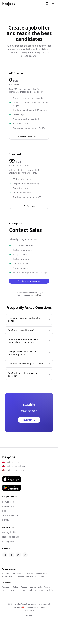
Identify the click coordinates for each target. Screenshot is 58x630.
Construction (7, 577)
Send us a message (31, 281)
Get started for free (27, 136)
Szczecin (5, 590)
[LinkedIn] (4, 554)
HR (24, 573)
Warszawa (6, 587)
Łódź (40, 587)
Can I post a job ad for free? (29, 330)
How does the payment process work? (29, 363)
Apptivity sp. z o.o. (28, 604)
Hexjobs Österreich (15, 470)
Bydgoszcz (15, 590)
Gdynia (50, 590)
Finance (30, 573)
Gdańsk (33, 587)
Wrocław (24, 587)
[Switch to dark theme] (47, 3)
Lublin (24, 590)
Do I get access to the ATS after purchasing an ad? (29, 353)
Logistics (29, 577)
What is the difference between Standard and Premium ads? (29, 341)
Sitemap (29, 615)
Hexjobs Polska (14, 462)
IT (3, 573)
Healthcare (39, 577)
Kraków (15, 587)
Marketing (17, 573)
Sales (8, 573)
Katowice (41, 590)
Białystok (32, 590)
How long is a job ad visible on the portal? (29, 319)
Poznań (47, 587)
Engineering (19, 577)
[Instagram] (18, 554)
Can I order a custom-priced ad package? (29, 374)
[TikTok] (25, 554)
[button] (29, 206)
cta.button (27, 419)
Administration (41, 573)
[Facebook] (11, 554)
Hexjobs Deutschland (16, 466)
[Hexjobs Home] (8, 3)
